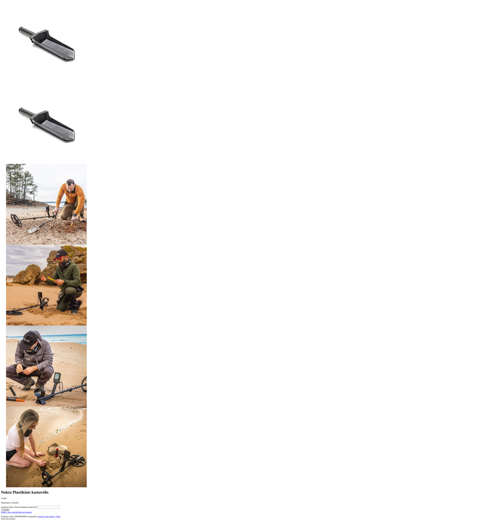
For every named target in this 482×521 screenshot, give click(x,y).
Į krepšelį (5, 510)
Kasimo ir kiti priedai (46, 516)
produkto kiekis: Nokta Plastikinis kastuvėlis (18, 507)
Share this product (8, 519)
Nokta (57, 516)
